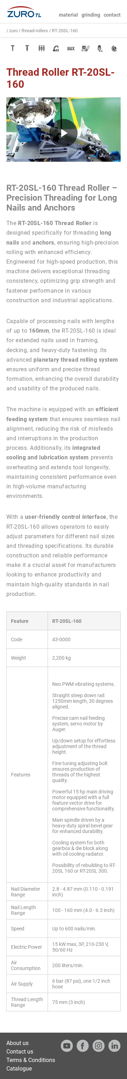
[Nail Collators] (41, 48)
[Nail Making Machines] (12, 48)
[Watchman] (114, 48)
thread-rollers (35, 30)
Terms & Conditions (30, 1060)
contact (112, 15)
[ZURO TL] (24, 12)
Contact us (19, 1051)
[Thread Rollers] (27, 48)
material (68, 15)
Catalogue (19, 1068)
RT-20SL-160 (65, 30)
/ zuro (12, 30)
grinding (90, 15)
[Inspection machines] (99, 48)
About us (17, 1043)
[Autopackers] (56, 48)
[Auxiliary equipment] (71, 48)
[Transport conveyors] (85, 48)
